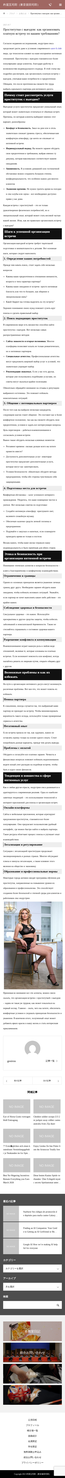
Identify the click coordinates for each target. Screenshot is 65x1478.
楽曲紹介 (32, 1436)
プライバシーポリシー (32, 1462)
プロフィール (32, 1425)
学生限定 (32, 1446)
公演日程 (32, 1420)
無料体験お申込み (32, 1452)
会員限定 (32, 1441)
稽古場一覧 (32, 1430)
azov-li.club (56, 48)
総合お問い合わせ (32, 1457)
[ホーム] (4, 13)
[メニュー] (60, 4)
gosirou (11, 1061)
